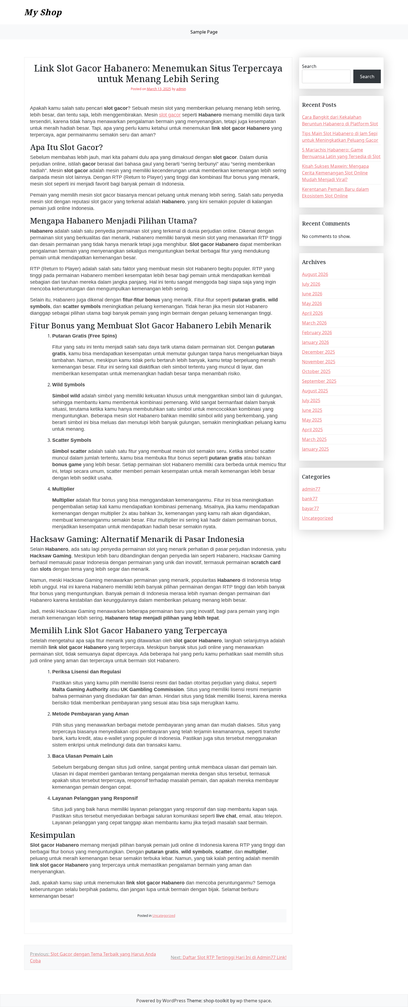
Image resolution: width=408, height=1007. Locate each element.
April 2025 (312, 430)
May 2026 (312, 303)
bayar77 (310, 508)
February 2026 (317, 332)
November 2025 (318, 362)
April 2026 (312, 313)
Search (309, 66)
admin (181, 89)
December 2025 (318, 352)
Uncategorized (163, 915)
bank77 (310, 499)
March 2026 (314, 323)
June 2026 (312, 294)
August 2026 (315, 274)
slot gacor (170, 115)
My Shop (43, 12)
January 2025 (315, 449)
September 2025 (319, 381)
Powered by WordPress (161, 1001)
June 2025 (312, 410)
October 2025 (316, 371)
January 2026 (315, 342)
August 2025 (315, 391)
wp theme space (253, 1001)
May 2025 (312, 420)
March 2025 (314, 439)
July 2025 (311, 400)
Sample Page (204, 32)
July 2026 (311, 284)
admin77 (311, 489)
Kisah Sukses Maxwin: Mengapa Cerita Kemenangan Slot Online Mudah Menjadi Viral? (335, 172)
